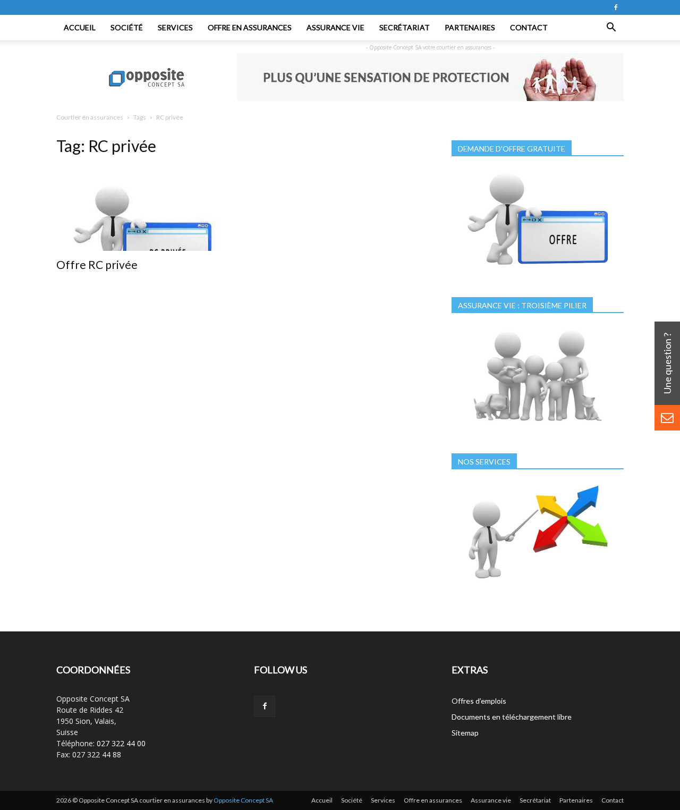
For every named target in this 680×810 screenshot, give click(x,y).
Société (126, 27)
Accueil (80, 27)
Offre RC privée (97, 264)
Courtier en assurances (89, 117)
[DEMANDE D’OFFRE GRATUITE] (538, 271)
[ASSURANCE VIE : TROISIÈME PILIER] (538, 428)
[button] (611, 27)
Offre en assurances (250, 27)
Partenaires (470, 27)
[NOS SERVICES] (538, 584)
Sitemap (465, 732)
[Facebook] (616, 7)
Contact (529, 27)
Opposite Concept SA (243, 800)
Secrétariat (404, 27)
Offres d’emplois (479, 700)
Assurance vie (335, 27)
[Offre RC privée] (142, 208)
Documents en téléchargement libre (512, 716)
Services (175, 27)
